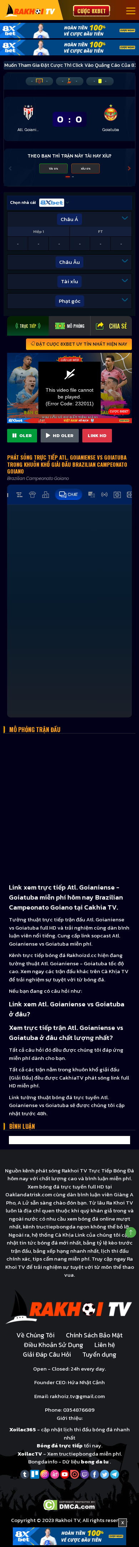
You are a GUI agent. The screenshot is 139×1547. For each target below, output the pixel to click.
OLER (25, 435)
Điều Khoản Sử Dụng (53, 1345)
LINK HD (97, 435)
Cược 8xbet (91, 11)
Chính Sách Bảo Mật (94, 1335)
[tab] (28, 326)
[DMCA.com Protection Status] (69, 1504)
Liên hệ (104, 1345)
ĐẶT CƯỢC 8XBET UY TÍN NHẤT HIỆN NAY (81, 344)
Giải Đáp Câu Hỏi (47, 1354)
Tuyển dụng (99, 1354)
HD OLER (62, 435)
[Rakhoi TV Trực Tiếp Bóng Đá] (30, 10)
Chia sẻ (118, 326)
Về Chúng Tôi (35, 1335)
